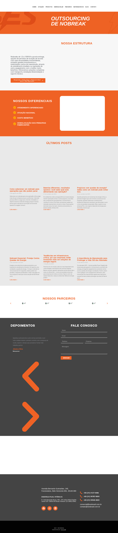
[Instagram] (49, 508)
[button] (11, 303)
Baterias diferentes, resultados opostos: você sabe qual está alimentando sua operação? (56, 190)
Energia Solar (58, 7)
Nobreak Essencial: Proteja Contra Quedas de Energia (24, 259)
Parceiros (68, 7)
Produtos (49, 7)
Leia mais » (13, 209)
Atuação (41, 7)
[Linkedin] (55, 508)
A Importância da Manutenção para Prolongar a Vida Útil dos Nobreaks (92, 259)
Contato (93, 7)
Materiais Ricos (78, 7)
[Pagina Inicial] (15, 7)
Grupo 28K (63, 529)
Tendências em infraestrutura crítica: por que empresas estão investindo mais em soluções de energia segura (57, 259)
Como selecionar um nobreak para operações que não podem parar (24, 190)
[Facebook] (43, 508)
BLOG (87, 7)
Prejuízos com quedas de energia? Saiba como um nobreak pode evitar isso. (92, 190)
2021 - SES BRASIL (59, 528)
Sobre (34, 7)
